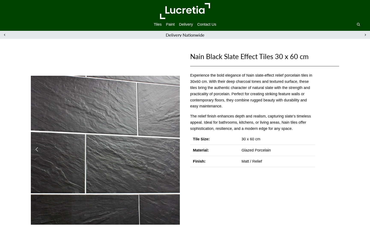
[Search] (358, 24)
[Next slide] (365, 35)
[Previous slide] (4, 35)
